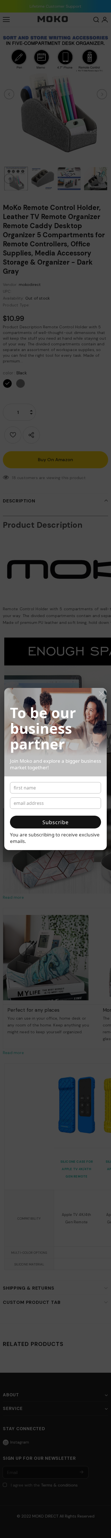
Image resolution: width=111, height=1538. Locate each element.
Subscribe (55, 822)
